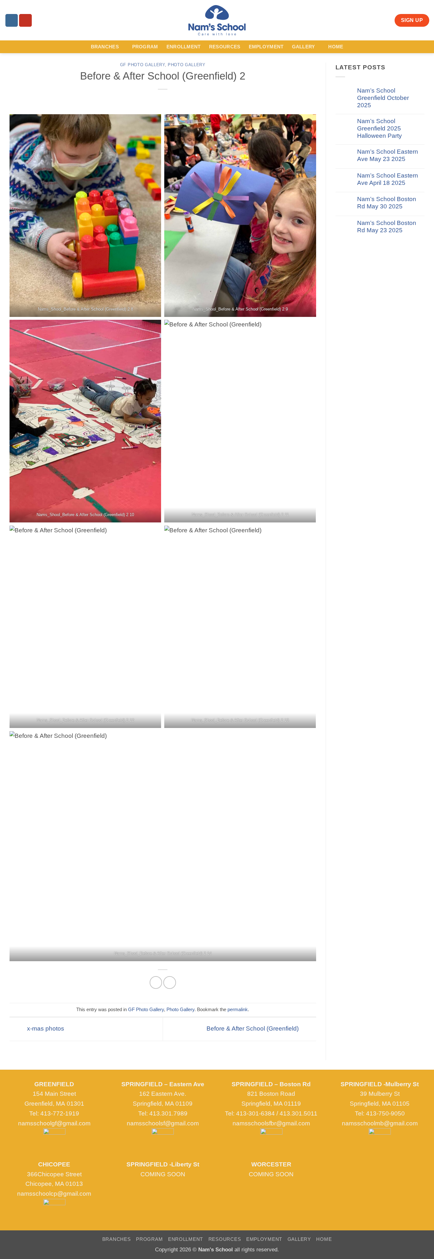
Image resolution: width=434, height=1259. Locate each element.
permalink (237, 1009)
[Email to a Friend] (169, 982)
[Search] (40, 20)
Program (145, 46)
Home (335, 46)
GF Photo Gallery (142, 64)
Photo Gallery (187, 64)
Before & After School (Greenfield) (253, 1028)
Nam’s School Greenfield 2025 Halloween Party (379, 128)
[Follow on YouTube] (25, 20)
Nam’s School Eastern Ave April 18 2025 (387, 179)
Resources (225, 46)
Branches (105, 46)
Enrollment (183, 46)
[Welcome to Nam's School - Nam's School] (217, 20)
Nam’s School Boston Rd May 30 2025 (386, 203)
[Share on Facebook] (156, 982)
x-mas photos (44, 1028)
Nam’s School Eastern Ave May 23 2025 (387, 155)
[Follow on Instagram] (11, 20)
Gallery (303, 46)
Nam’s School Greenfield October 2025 (383, 97)
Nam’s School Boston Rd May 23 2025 (386, 227)
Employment (266, 46)
